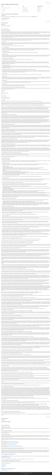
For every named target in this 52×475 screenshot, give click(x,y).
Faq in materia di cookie (4, 470)
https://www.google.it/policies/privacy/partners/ (7, 454)
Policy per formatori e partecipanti (23, 473)
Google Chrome (4, 464)
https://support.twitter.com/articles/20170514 (12, 443)
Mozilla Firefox (4, 465)
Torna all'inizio (48, 21)
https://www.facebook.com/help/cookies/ (12, 441)
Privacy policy (3, 9)
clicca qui (6, 19)
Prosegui (26, 474)
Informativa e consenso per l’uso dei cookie (6, 469)
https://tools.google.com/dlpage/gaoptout (6, 457)
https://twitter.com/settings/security (12, 444)
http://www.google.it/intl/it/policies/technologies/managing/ (15, 446)
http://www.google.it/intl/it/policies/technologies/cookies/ (14, 445)
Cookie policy (3, 11)
